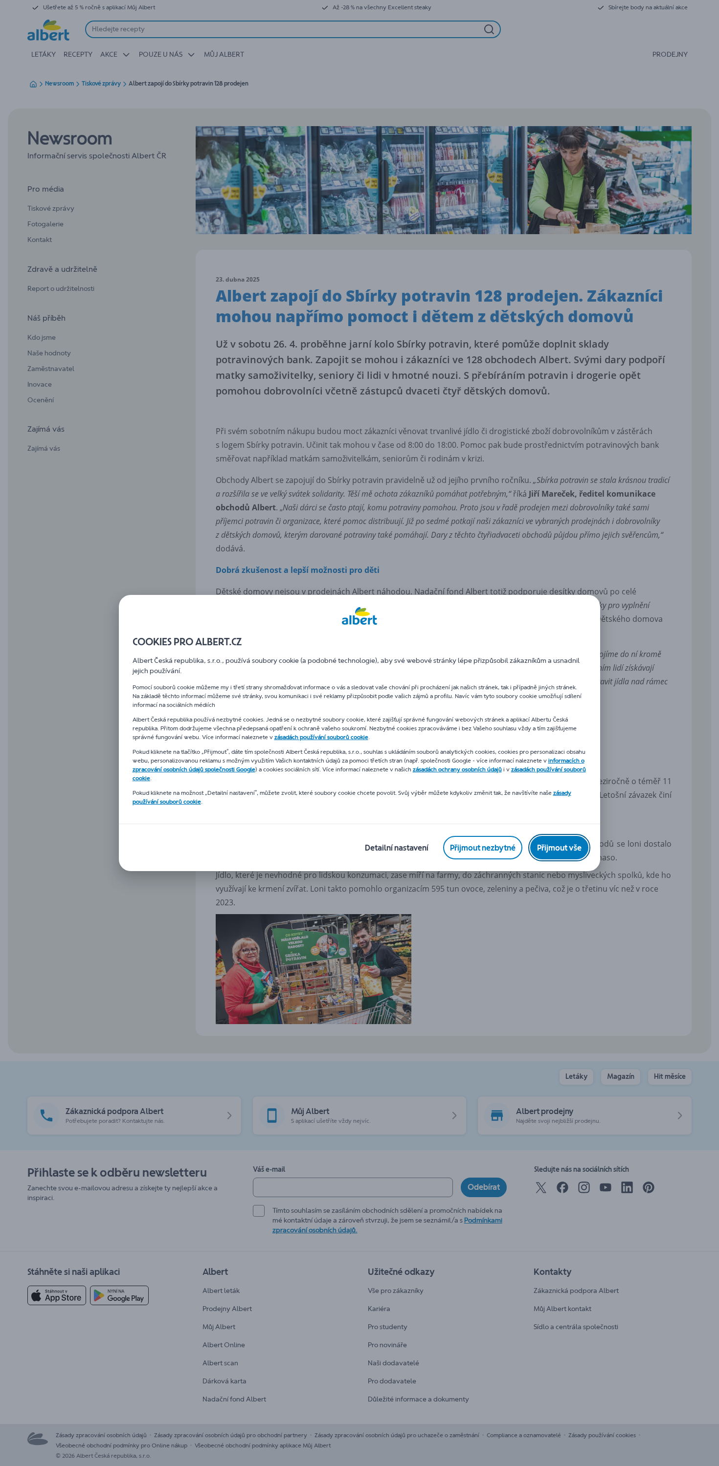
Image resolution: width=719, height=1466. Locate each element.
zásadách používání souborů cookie (321, 737)
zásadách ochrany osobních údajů (457, 769)
